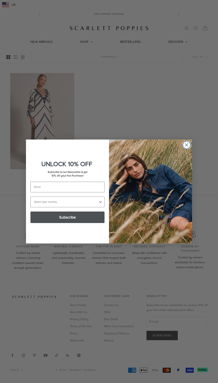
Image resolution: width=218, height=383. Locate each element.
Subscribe (67, 217)
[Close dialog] (186, 145)
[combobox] (66, 202)
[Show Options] (100, 202)
